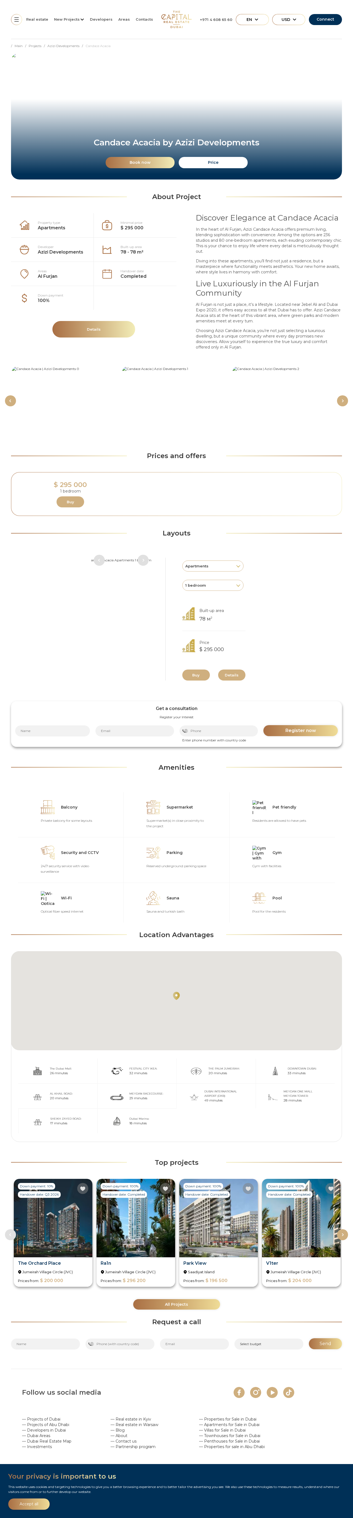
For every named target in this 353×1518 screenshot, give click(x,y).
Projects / (38, 46)
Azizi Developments (60, 252)
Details (232, 675)
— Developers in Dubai (44, 1430)
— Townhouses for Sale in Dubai (229, 1435)
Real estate (37, 19)
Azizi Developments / (66, 46)
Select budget (250, 1344)
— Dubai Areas (36, 1435)
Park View (195, 1263)
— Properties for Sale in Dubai (227, 1419)
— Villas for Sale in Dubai (222, 1430)
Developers (101, 19)
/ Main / (20, 46)
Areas (124, 19)
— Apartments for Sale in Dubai (229, 1424)
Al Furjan (47, 276)
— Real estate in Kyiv (131, 1419)
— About (119, 1435)
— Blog (118, 1430)
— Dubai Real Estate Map (46, 1441)
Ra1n (106, 1263)
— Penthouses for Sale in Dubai (229, 1441)
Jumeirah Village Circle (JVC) (47, 1272)
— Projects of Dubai (41, 1419)
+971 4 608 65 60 (216, 19)
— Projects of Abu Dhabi (45, 1424)
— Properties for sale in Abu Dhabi (232, 1446)
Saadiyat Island (201, 1272)
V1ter (272, 1263)
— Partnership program (133, 1446)
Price (213, 162)
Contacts (144, 19)
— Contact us (124, 1441)
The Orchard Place (39, 1263)
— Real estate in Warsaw (134, 1424)
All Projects (176, 1304)
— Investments (37, 1446)
